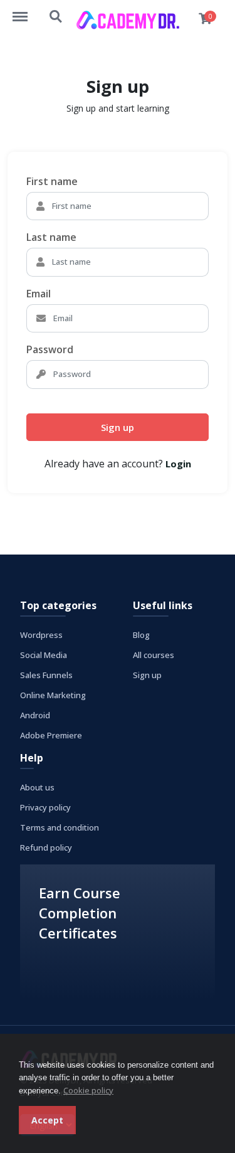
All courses (153, 655)
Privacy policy (45, 807)
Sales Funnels (46, 675)
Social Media (43, 655)
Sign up (117, 427)
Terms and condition (59, 827)
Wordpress (41, 634)
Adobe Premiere (51, 735)
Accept (47, 1120)
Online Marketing (53, 695)
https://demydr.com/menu (26, 11)
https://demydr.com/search (56, 11)
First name (52, 181)
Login (178, 463)
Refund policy (46, 847)
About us (37, 787)
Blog (141, 634)
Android (35, 715)
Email (38, 293)
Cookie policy (88, 1090)
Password (49, 349)
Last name (51, 237)
